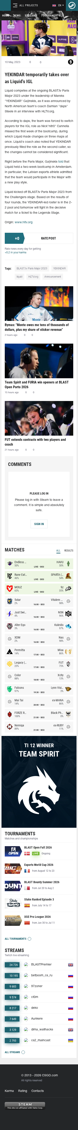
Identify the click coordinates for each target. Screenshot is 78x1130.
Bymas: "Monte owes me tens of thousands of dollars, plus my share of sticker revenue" (37, 327)
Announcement (52, 277)
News (17, 15)
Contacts (37, 1091)
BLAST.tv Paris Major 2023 (32, 268)
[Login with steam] (72, 5)
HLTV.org (33, 277)
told (60, 161)
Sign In (39, 524)
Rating (22, 1091)
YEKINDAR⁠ (59, 268)
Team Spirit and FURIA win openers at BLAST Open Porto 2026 (37, 384)
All (58, 550)
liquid (19, 277)
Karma (9, 1091)
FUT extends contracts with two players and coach (35, 442)
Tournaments (50, 15)
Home (5, 15)
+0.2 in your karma (15, 252)
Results (68, 550)
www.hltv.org (23, 222)
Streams (31, 15)
